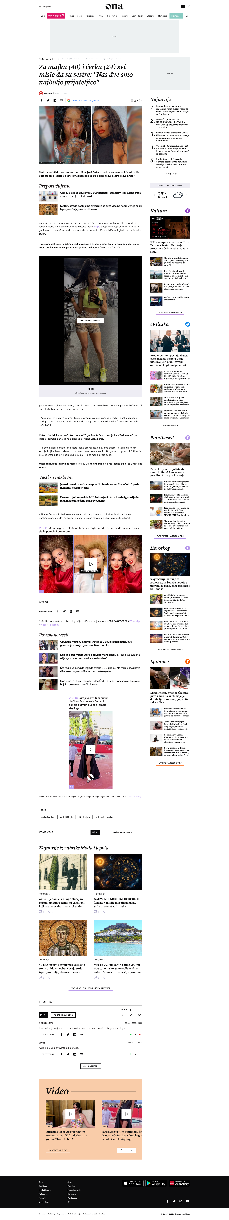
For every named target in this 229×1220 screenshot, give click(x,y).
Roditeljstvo (85, 817)
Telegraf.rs (46, 7)
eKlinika (159, 324)
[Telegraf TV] (187, 1201)
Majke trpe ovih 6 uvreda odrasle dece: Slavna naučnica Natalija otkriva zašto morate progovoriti (168, 163)
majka (97, 226)
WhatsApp (135, 621)
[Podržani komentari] (131, 1015)
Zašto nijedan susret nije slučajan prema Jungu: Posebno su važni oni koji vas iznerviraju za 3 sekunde (169, 110)
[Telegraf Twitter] (174, 1201)
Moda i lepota (45, 59)
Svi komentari (90, 1066)
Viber (43, 624)
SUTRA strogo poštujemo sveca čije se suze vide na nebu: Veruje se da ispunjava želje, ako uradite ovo (169, 136)
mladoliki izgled (66, 817)
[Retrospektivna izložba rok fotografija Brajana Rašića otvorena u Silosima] (156, 288)
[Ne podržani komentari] (139, 1015)
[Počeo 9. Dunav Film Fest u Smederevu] (156, 301)
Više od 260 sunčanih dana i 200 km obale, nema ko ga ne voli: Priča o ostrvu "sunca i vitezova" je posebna (169, 149)
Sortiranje (126, 1010)
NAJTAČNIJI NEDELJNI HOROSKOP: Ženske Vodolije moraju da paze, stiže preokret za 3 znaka (169, 123)
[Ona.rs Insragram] (180, 1201)
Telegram (53, 624)
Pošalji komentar (122, 832)
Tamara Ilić (48, 93)
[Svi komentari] (123, 1015)
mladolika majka (104, 817)
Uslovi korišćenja (135, 796)
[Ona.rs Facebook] (167, 1201)
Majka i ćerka (47, 817)
